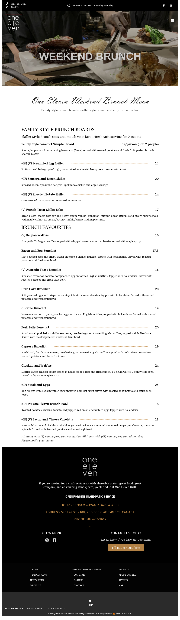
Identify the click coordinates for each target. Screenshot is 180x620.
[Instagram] (171, 5)
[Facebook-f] (164, 5)
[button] (172, 20)
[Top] (90, 601)
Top (90, 605)
